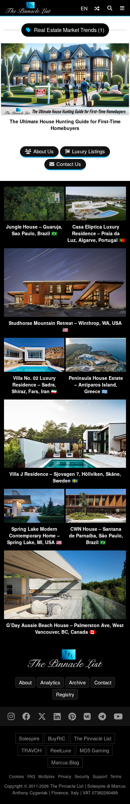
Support (100, 776)
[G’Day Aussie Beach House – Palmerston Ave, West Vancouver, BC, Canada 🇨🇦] (65, 616)
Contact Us (68, 163)
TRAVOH (31, 750)
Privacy (64, 776)
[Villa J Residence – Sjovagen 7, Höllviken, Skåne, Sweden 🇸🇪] (65, 465)
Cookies (16, 776)
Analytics (50, 682)
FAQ (31, 776)
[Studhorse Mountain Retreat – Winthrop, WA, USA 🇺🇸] (65, 314)
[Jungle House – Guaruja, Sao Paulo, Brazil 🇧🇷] (34, 218)
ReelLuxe (60, 750)
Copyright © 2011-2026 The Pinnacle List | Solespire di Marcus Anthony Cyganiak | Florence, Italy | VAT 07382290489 (65, 789)
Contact (102, 682)
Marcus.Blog (65, 762)
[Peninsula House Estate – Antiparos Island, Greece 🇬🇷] (96, 369)
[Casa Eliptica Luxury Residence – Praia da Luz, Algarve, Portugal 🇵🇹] (96, 218)
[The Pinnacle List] (65, 659)
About (25, 682)
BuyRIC (56, 738)
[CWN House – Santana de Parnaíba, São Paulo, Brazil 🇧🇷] (96, 520)
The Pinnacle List (92, 738)
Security (82, 776)
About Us (43, 151)
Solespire (29, 738)
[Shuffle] (97, 8)
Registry (65, 694)
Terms (115, 776)
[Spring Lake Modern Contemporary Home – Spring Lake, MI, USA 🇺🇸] (34, 520)
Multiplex (46, 776)
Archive (77, 682)
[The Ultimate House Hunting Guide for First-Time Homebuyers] (65, 113)
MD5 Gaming (94, 750)
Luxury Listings (88, 151)
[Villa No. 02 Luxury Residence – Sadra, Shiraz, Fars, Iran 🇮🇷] (34, 369)
